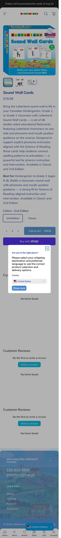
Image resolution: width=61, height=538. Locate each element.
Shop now (19, 288)
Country (15, 275)
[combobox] (22, 281)
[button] (47, 248)
